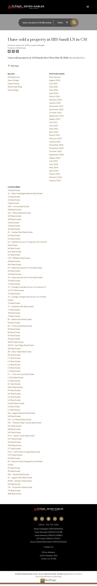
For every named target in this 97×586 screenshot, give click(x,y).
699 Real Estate (14, 274)
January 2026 (55, 103)
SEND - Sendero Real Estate (20, 481)
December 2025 (56, 106)
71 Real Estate (14, 284)
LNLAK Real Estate (16, 403)
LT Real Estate (14, 409)
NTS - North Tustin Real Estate (21, 435)
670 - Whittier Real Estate (19, 258)
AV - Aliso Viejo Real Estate (19, 351)
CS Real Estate (14, 380)
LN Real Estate (14, 400)
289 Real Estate (14, 219)
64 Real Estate (14, 248)
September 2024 (56, 154)
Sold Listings (13, 90)
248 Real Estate (14, 209)
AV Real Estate (14, 355)
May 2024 (53, 167)
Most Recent (54, 77)
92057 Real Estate (15, 342)
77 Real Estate (14, 309)
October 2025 (55, 112)
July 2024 (53, 161)
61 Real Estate (14, 235)
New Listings (13, 80)
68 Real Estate (14, 261)
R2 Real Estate (14, 471)
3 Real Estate (13, 222)
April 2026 (53, 93)
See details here (77, 57)
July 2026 (53, 83)
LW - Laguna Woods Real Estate (21, 413)
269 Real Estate (14, 216)
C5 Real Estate (14, 371)
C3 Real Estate (14, 364)
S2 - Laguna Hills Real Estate (20, 477)
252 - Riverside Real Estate (19, 213)
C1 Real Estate (14, 358)
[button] (36, 519)
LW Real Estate (14, 416)
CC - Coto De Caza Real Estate (21, 374)
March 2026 (54, 96)
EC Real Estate (14, 384)
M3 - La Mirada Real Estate (19, 419)
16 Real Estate (14, 200)
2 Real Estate (13, 203)
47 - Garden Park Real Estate (20, 232)
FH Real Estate (14, 390)
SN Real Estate (14, 484)
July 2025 (53, 122)
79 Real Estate (14, 316)
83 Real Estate (14, 322)
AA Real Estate (14, 348)
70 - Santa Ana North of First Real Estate (25, 277)
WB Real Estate (14, 493)
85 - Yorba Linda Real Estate (20, 326)
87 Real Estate (14, 335)
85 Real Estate (14, 329)
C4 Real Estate (14, 367)
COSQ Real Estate (15, 377)
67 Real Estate (14, 254)
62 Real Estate (14, 238)
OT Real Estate (14, 448)
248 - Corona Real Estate (18, 206)
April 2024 (53, 170)
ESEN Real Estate (15, 387)
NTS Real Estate (15, 439)
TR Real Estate (14, 490)
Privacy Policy (76, 574)
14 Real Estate (14, 190)
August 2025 (54, 119)
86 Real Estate (14, 332)
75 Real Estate (14, 303)
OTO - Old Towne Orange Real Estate (24, 452)
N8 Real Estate (14, 429)
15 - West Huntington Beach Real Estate (25, 193)
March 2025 (54, 135)
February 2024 (55, 177)
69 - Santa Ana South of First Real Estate (25, 267)
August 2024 (54, 158)
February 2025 (55, 138)
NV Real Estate (14, 442)
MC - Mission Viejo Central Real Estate (24, 422)
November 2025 (56, 109)
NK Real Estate (14, 432)
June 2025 (53, 125)
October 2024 (55, 151)
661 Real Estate (14, 251)
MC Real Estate (14, 426)
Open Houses (13, 83)
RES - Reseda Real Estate (18, 474)
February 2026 (55, 99)
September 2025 (56, 116)
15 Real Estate (14, 196)
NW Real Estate (14, 445)
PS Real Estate (14, 458)
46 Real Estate (14, 229)
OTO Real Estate (15, 455)
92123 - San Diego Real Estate (21, 345)
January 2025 (55, 141)
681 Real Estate (14, 264)
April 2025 (53, 132)
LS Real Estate (14, 406)
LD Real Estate (14, 397)
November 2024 (56, 148)
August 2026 (54, 80)
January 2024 (55, 180)
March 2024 (54, 174)
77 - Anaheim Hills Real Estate (21, 306)
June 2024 (53, 164)
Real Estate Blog (15, 86)
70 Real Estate (14, 280)
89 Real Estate (14, 338)
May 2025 (53, 128)
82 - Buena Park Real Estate (20, 319)
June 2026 (53, 86)
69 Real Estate (14, 271)
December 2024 (56, 145)
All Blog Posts (14, 77)
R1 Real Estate (14, 468)
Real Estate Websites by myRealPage (48, 577)
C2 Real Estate (20, 48)
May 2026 (53, 90)
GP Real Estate (14, 393)
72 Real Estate (14, 293)
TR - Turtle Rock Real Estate (20, 487)
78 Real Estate (14, 313)
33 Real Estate (14, 225)
